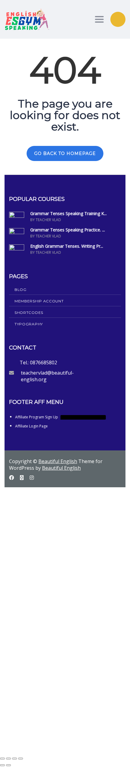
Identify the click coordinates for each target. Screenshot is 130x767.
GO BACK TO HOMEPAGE (65, 153)
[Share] (14, 758)
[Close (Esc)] (20, 758)
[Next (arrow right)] (8, 765)
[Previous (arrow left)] (2, 765)
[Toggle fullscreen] (8, 758)
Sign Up (34, 743)
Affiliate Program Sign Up (60, 417)
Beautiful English (57, 461)
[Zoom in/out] (2, 758)
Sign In (48, 743)
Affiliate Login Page (31, 426)
